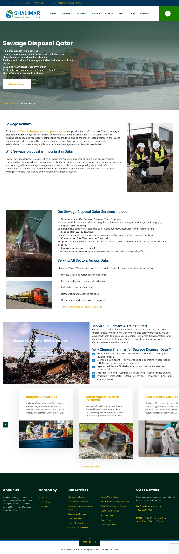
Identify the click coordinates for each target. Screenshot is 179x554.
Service (14, 103)
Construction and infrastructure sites (81, 306)
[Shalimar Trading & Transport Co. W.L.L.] (23, 13)
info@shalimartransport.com (149, 506)
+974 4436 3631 (144, 510)
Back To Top (89, 541)
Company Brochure (89, 467)
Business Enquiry (17, 84)
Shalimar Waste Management (29, 351)
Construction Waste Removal (86, 398)
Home (5, 103)
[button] (5, 424)
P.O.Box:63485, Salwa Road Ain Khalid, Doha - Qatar (151, 520)
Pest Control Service (145, 397)
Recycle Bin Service (25, 397)
